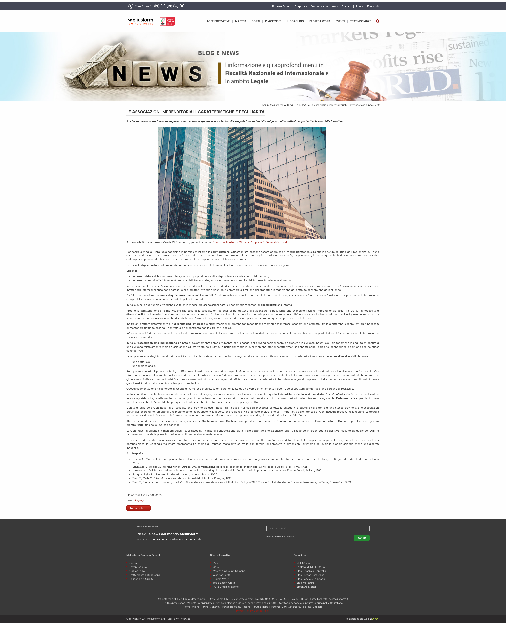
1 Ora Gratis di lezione (226, 586)
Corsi (256, 21)
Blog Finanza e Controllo (311, 570)
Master (240, 21)
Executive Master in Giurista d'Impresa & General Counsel (250, 242)
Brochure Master (306, 586)
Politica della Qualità (141, 578)
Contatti (346, 6)
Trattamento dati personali (145, 574)
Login (359, 6)
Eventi (340, 21)
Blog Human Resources (310, 574)
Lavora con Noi (138, 567)
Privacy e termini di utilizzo (280, 536)
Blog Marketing (305, 582)
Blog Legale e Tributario (310, 578)
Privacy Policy (245, 610)
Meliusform (276, 104)
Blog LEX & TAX (297, 104)
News (334, 6)
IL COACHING (295, 21)
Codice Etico (137, 570)
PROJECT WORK (319, 21)
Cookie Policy (262, 610)
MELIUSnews (303, 563)
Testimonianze (319, 6)
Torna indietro (138, 508)
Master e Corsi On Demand (229, 570)
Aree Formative (218, 21)
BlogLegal (139, 500)
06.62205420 (142, 6)
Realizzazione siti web (357, 618)
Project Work (221, 578)
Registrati (373, 6)
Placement (273, 21)
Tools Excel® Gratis (224, 582)
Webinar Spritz (221, 574)
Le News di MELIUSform (310, 567)
